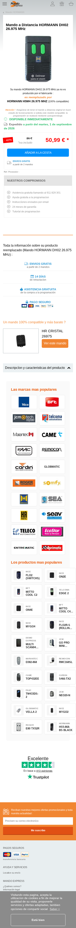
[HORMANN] (24, 499)
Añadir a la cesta (38, 152)
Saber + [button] (55, 909)
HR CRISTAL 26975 (52, 333)
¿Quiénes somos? (12, 886)
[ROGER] (24, 483)
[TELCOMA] (52, 418)
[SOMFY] (52, 483)
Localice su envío (11, 873)
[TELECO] (24, 532)
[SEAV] (52, 515)
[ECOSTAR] (52, 532)
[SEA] (52, 499)
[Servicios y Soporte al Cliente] (61, 3)
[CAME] (52, 434)
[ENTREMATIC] (24, 548)
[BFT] (52, 402)
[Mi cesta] (71, 3)
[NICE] (24, 402)
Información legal (11, 889)
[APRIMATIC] (52, 548)
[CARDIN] (24, 467)
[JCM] (24, 418)
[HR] (24, 515)
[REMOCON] (52, 451)
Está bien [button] (38, 920)
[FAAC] (24, 451)
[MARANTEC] (24, 434)
